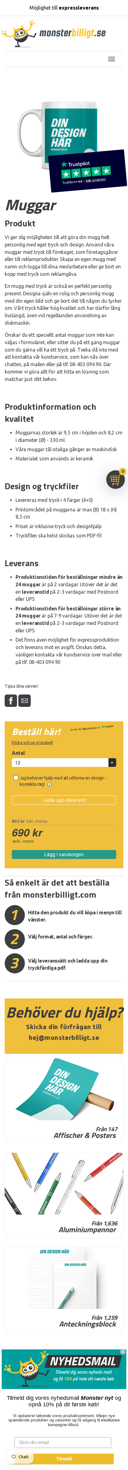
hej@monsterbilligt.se (64, 1037)
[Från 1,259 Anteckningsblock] (64, 1278)
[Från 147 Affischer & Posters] (64, 1089)
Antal (18, 753)
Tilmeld (64, 1458)
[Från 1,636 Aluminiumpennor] (64, 1184)
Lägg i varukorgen (64, 854)
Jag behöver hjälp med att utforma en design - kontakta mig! (63, 781)
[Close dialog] (123, 1351)
